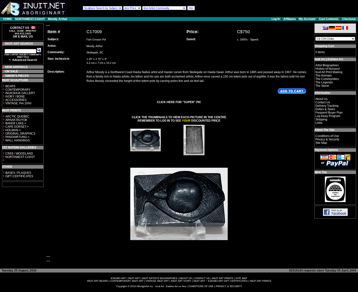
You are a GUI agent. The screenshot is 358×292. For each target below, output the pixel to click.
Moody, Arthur (57, 19)
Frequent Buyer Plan (329, 112)
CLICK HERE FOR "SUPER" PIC (179, 102)
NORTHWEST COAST (30, 19)
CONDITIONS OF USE (201, 286)
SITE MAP (241, 278)
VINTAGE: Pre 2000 (18, 103)
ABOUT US (185, 278)
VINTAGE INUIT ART (157, 281)
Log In (276, 19)
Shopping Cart (324, 46)
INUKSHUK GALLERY (20, 93)
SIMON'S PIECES (17, 76)
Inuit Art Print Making (328, 72)
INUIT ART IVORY (181, 281)
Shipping (321, 119)
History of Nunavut (327, 68)
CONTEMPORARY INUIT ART (126, 281)
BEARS (10, 86)
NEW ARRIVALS (16, 67)
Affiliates (289, 19)
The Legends (324, 82)
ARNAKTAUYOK (16, 120)
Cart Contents (329, 19)
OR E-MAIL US (23, 36)
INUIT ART (134, 278)
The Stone (322, 86)
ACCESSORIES (16, 100)
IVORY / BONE (15, 96)
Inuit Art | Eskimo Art (328, 59)
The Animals (323, 75)
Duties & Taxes (325, 109)
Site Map (321, 143)
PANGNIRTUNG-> (17, 137)
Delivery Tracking (327, 105)
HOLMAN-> (13, 130)
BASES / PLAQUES (18, 173)
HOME (7, 19)
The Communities (327, 79)
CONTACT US (202, 278)
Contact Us (322, 102)
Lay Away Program (327, 116)
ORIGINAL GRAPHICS (20, 133)
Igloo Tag (320, 172)
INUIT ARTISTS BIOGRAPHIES (159, 278)
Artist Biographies (327, 65)
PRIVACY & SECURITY (229, 286)
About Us (321, 99)
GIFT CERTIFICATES (19, 176)
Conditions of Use (327, 136)
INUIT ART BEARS (97, 281)
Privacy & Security (327, 139)
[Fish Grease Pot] (145, 154)
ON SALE (11, 71)
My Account (307, 19)
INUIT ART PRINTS (222, 278)
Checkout (349, 19)
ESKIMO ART (118, 278)
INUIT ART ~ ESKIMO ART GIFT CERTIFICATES (220, 281)
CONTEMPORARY (17, 89)
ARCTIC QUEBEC (17, 116)
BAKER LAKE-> (15, 123)
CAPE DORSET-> (17, 126)
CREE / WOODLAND (19, 153)
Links (318, 123)
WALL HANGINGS (17, 140)
